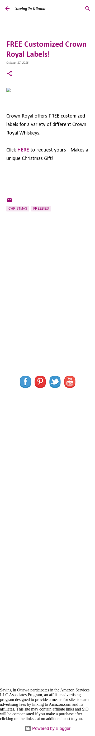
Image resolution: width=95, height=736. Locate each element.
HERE (23, 150)
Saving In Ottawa (30, 8)
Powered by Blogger (50, 728)
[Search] (87, 8)
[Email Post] (9, 202)
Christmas (17, 208)
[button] (9, 74)
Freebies (41, 208)
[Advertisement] (47, 311)
